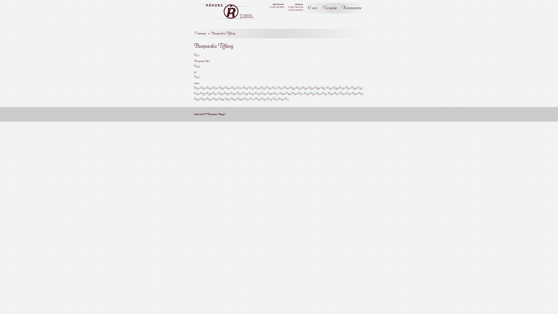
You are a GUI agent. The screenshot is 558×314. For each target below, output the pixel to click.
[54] (318, 94)
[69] (240, 99)
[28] (329, 88)
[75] (275, 99)
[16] (268, 88)
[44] (257, 94)
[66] (221, 99)
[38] (220, 94)
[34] (196, 94)
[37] (214, 94)
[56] (330, 94)
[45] (263, 94)
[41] (239, 94)
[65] (215, 99)
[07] (215, 88)
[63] (203, 99)
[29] (335, 88)
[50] (294, 94)
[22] (292, 88)
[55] (324, 94)
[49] (288, 94)
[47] (276, 94)
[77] (287, 99)
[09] (227, 88)
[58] (342, 94)
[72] (257, 99)
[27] (323, 88)
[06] (209, 88)
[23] (298, 88)
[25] (311, 88)
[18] (280, 88)
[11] (239, 88)
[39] (226, 94)
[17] (274, 88)
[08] (221, 88)
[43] (251, 94)
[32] (353, 88)
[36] (208, 94)
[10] (233, 88)
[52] (306, 94)
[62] (197, 99)
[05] (203, 88)
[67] (227, 99)
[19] (286, 88)
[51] (300, 94)
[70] (246, 99)
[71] (251, 99)
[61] (360, 94)
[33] (359, 88)
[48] (282, 94)
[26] (317, 88)
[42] (245, 94)
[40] (233, 94)
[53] (312, 94)
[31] (347, 88)
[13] (251, 88)
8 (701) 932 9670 (277, 7)
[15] (262, 88)
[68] (233, 99)
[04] (197, 88)
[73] (263, 99)
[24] (305, 88)
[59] (348, 94)
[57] (336, 94)
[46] (270, 94)
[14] (257, 88)
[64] (209, 99)
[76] (281, 99)
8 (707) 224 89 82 (295, 10)
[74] (269, 99)
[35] (202, 94)
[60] (354, 94)
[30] (342, 88)
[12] (245, 88)
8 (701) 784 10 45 (295, 7)
